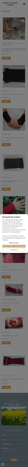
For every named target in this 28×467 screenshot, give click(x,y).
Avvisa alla (14, 250)
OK (14, 246)
